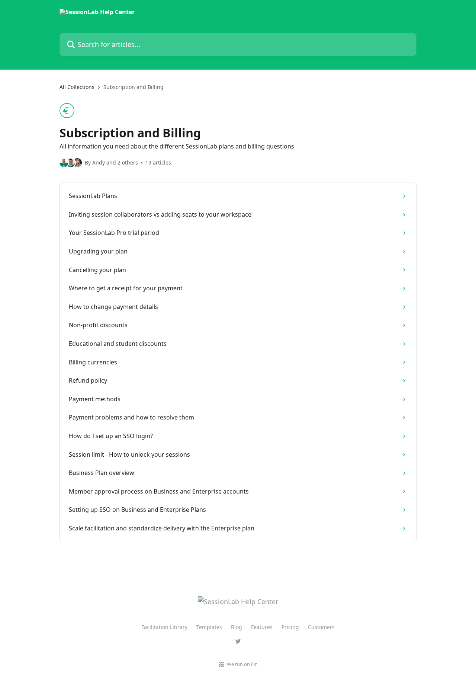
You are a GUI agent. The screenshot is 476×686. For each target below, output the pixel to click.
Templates (209, 627)
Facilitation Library (164, 627)
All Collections (77, 86)
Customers (321, 627)
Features (262, 627)
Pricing (290, 627)
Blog (236, 627)
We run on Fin (242, 664)
